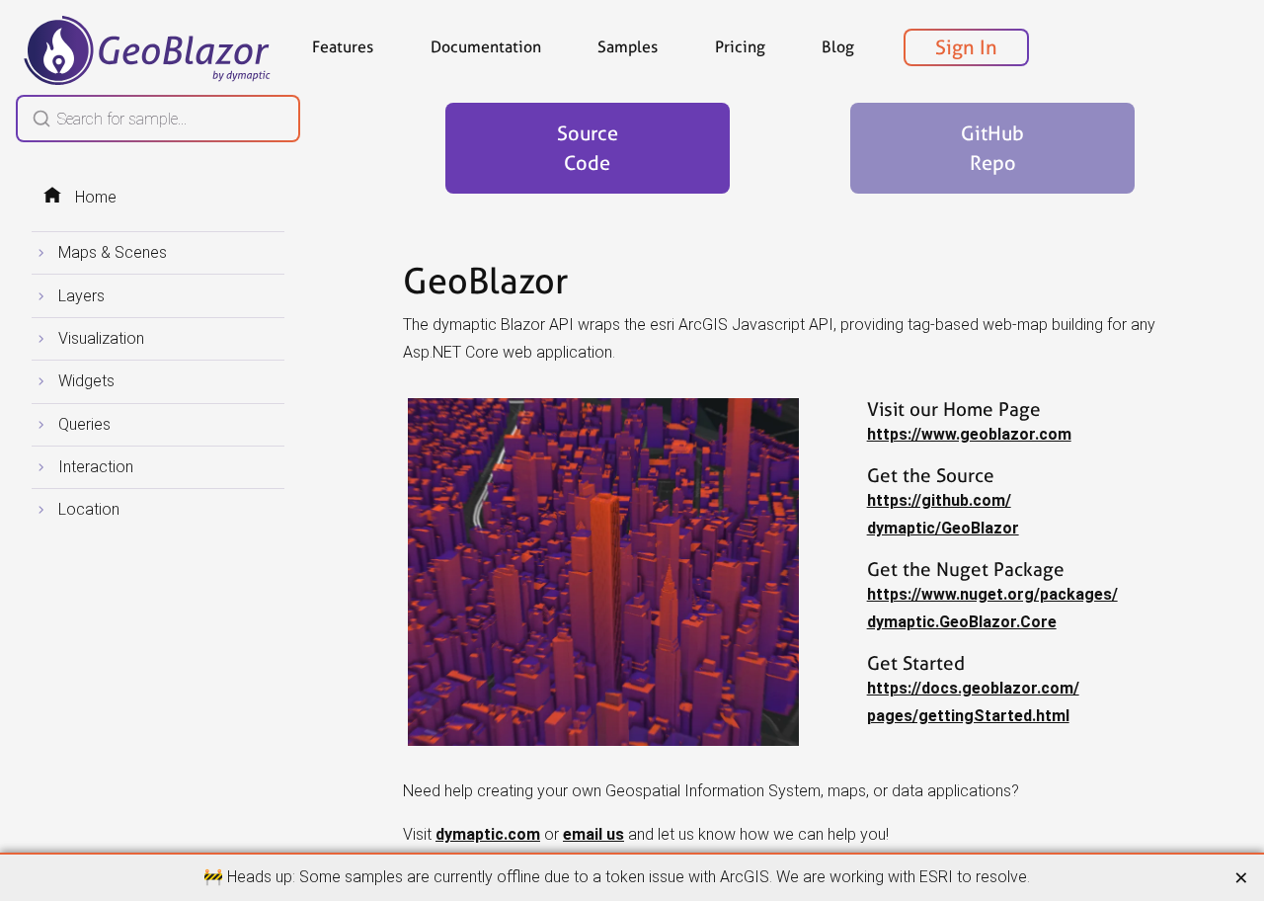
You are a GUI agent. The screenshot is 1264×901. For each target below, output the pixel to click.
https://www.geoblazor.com (969, 434)
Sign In (966, 47)
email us (593, 834)
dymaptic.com (487, 834)
